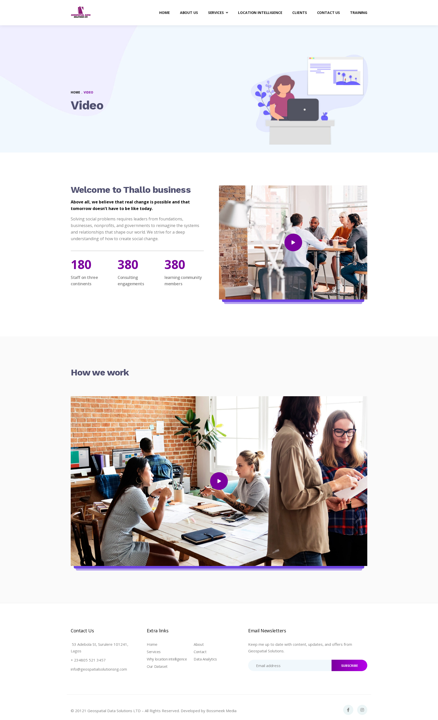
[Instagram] (362, 710)
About (199, 644)
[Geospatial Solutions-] (81, 13)
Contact (200, 651)
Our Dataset (157, 666)
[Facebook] (348, 710)
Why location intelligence (167, 658)
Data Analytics (205, 658)
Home (152, 644)
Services (154, 651)
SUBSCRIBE (349, 666)
